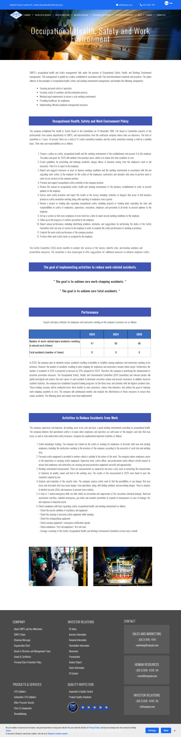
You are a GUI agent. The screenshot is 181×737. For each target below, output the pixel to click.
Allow (166, 730)
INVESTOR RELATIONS (81, 14)
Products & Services (43, 14)
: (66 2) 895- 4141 (147, 639)
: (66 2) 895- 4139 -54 (146, 670)
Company (27, 14)
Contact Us (161, 14)
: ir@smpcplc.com (147, 706)
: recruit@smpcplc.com (147, 676)
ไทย (171, 3)
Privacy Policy (94, 727)
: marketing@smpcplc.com (147, 645)
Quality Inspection (62, 14)
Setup (8, 730)
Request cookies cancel (57, 733)
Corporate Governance (124, 14)
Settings (152, 730)
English (166, 3)
